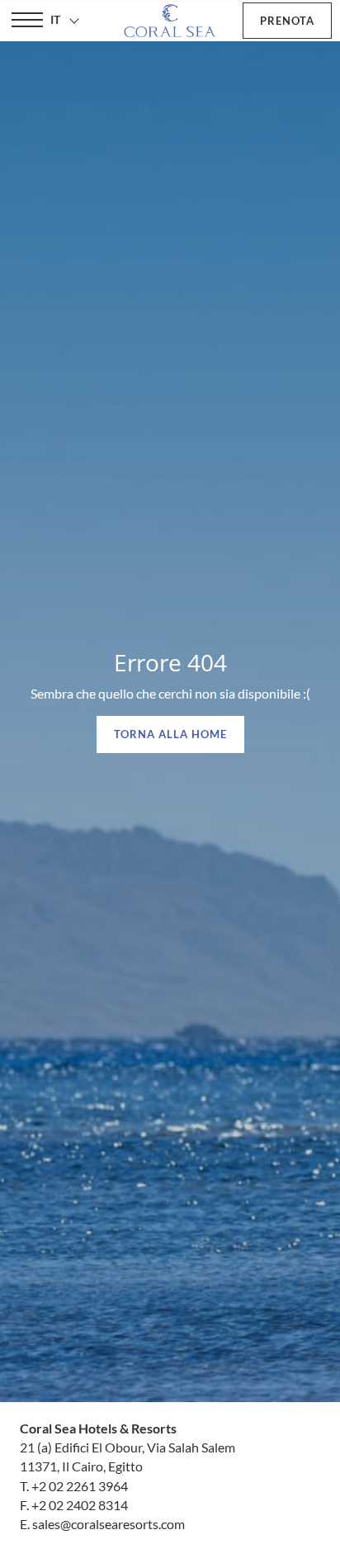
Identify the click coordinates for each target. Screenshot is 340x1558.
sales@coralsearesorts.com (108, 1524)
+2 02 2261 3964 (79, 1486)
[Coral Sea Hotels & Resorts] (170, 20)
